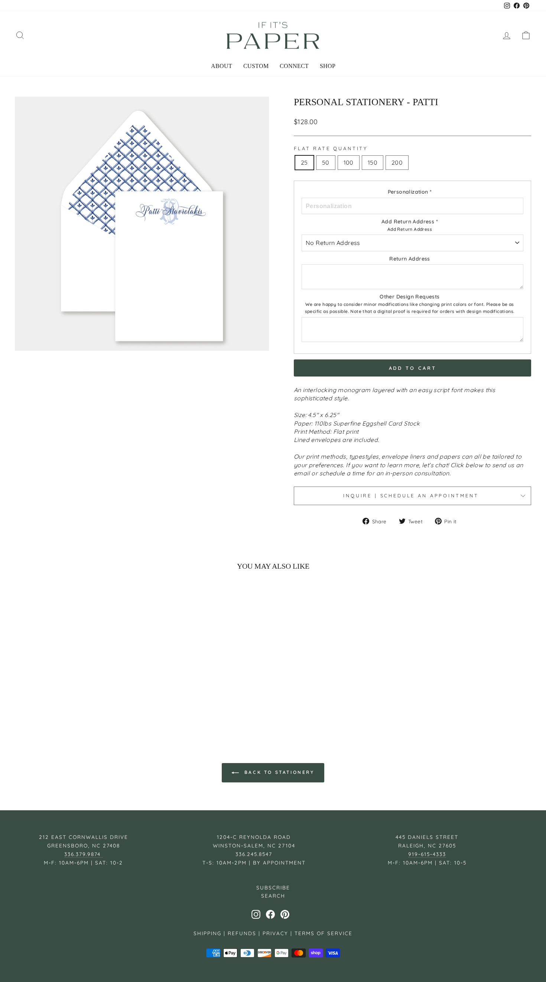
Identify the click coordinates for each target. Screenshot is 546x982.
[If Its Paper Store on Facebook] (270, 914)
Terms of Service (323, 933)
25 (304, 162)
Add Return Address (409, 229)
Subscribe (273, 887)
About (221, 66)
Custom (256, 66)
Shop (327, 66)
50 (325, 162)
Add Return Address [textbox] (409, 225)
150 (372, 162)
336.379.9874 (83, 854)
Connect (294, 66)
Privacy (275, 933)
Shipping (207, 933)
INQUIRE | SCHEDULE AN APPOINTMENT (412, 495)
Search (273, 895)
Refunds (242, 933)
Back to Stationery (278, 772)
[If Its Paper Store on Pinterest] (284, 914)
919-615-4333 (427, 854)
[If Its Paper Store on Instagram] (255, 914)
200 (397, 162)
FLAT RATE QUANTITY (331, 148)
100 (349, 162)
